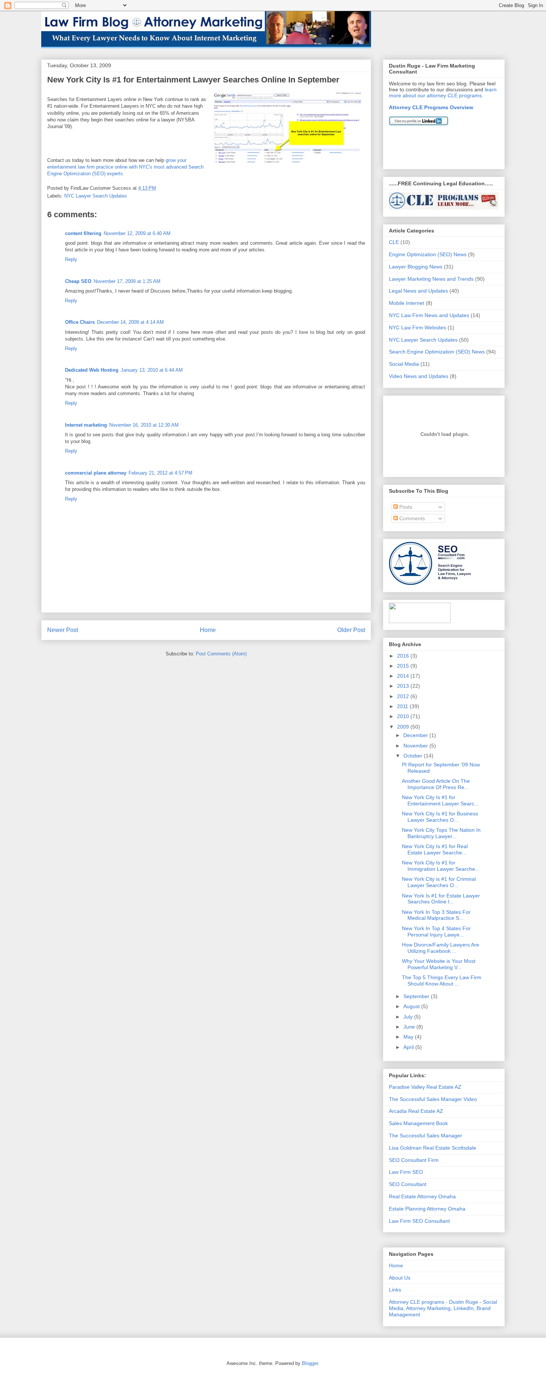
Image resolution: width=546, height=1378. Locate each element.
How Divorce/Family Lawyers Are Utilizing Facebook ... (440, 948)
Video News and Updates (418, 376)
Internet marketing (86, 425)
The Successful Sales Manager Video (433, 1099)
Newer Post (62, 630)
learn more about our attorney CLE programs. (443, 92)
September (417, 996)
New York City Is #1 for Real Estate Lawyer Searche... (435, 849)
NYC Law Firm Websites (417, 327)
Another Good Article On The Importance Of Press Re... (436, 784)
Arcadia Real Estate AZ (416, 1111)
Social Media (404, 364)
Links (395, 1290)
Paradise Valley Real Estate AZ (425, 1087)
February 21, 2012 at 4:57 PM (160, 473)
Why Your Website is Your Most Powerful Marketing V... (438, 964)
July (408, 1017)
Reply (71, 259)
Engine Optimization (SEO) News (428, 254)
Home (208, 630)
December (416, 735)
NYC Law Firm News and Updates (429, 315)
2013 (403, 686)
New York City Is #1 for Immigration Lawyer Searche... (441, 866)
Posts (405, 507)
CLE (394, 242)
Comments (411, 518)
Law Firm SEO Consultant (419, 1221)
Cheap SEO (78, 281)
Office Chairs (80, 322)
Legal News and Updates (418, 291)
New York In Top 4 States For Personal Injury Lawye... (436, 931)
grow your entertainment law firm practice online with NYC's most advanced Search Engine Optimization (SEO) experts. (125, 166)
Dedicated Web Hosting (91, 370)
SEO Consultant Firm (414, 1160)
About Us (399, 1278)
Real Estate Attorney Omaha (422, 1196)
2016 (403, 656)
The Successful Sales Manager (425, 1135)
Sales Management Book (418, 1123)
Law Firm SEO (406, 1172)
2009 (403, 727)
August (412, 1006)
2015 (403, 666)
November (416, 746)
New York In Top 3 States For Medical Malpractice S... (436, 915)
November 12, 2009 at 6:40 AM (137, 233)
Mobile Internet (406, 303)
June (409, 1027)
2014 (403, 676)
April (409, 1047)
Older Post (351, 630)
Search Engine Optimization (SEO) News (437, 352)
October (413, 756)
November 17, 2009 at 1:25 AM (127, 281)
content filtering (83, 233)
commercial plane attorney (95, 473)
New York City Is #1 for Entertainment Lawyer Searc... (440, 800)
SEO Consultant (407, 1184)
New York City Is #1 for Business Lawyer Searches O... (440, 817)
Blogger (310, 1363)
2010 (403, 716)
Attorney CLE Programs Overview (431, 107)
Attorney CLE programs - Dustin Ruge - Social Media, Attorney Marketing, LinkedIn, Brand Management (443, 1308)
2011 (403, 706)
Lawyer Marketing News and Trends (431, 279)
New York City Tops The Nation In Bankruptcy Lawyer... (441, 833)
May (409, 1037)
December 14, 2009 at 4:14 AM (130, 322)
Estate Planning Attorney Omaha (427, 1209)
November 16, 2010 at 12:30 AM (144, 425)
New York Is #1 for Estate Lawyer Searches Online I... (441, 899)
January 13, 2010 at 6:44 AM (152, 370)
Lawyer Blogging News (415, 267)
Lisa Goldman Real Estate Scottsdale (432, 1148)
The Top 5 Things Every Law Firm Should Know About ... (441, 980)
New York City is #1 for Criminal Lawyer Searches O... (439, 882)
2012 (403, 696)
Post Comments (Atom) (221, 654)
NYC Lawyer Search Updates (95, 196)
